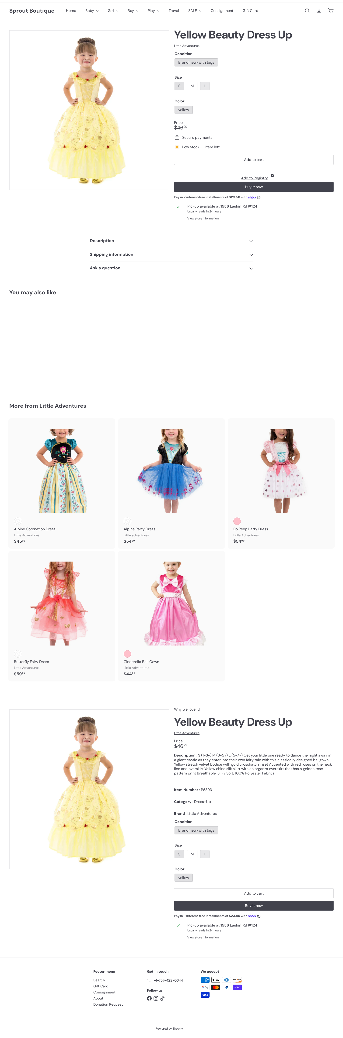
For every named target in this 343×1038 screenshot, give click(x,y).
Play (152, 10)
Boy (131, 10)
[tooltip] (272, 175)
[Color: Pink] (237, 521)
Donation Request (108, 1004)
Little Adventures (62, 405)
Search (99, 980)
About (98, 998)
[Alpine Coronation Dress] (61, 483)
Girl (111, 10)
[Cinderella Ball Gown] (171, 616)
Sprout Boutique (31, 10)
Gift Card (250, 10)
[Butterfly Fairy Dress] (61, 616)
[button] (254, 175)
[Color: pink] (127, 654)
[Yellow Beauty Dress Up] (34, 345)
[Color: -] (17, 521)
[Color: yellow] (17, 358)
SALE (193, 10)
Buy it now (254, 186)
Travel (174, 10)
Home (71, 10)
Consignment (222, 10)
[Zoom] (89, 110)
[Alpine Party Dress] (171, 483)
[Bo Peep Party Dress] (281, 483)
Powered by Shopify (169, 1029)
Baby (90, 10)
